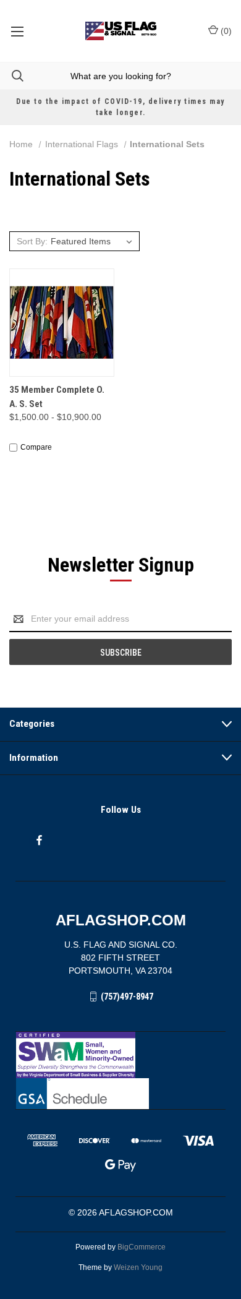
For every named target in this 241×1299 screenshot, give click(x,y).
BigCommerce (141, 1247)
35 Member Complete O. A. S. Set (56, 396)
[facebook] (39, 840)
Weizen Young (138, 1267)
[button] (121, 1055)
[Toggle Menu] (17, 31)
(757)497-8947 (127, 996)
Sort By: (32, 241)
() (225, 31)
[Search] (11, 76)
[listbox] (93, 241)
